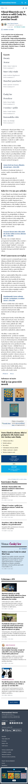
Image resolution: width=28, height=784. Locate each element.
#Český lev (5, 373)
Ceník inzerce (5, 745)
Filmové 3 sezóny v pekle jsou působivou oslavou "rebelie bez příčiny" (12, 507)
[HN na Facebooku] (12, 723)
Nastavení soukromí (6, 754)
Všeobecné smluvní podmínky (8, 756)
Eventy (3, 763)
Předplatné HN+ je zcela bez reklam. (19, 479)
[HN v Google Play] (7, 730)
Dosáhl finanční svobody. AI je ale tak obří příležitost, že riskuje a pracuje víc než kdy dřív (13, 683)
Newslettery (4, 765)
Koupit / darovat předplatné (8, 760)
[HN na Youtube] (21, 723)
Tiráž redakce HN (6, 738)
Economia (4, 741)
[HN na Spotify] (19, 723)
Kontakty (4, 736)
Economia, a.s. (11, 714)
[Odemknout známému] (26, 8)
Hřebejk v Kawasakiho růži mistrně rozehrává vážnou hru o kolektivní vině (13, 488)
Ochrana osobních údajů (7, 749)
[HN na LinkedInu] (17, 723)
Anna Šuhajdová (10, 645)
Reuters (16, 23)
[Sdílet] (23, 8)
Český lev (15, 544)
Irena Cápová (10, 23)
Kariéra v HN (5, 743)
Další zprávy (14, 702)
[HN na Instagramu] (15, 723)
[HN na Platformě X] (10, 723)
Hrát (8, 399)
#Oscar (12, 373)
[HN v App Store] (17, 730)
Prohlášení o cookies (6, 752)
